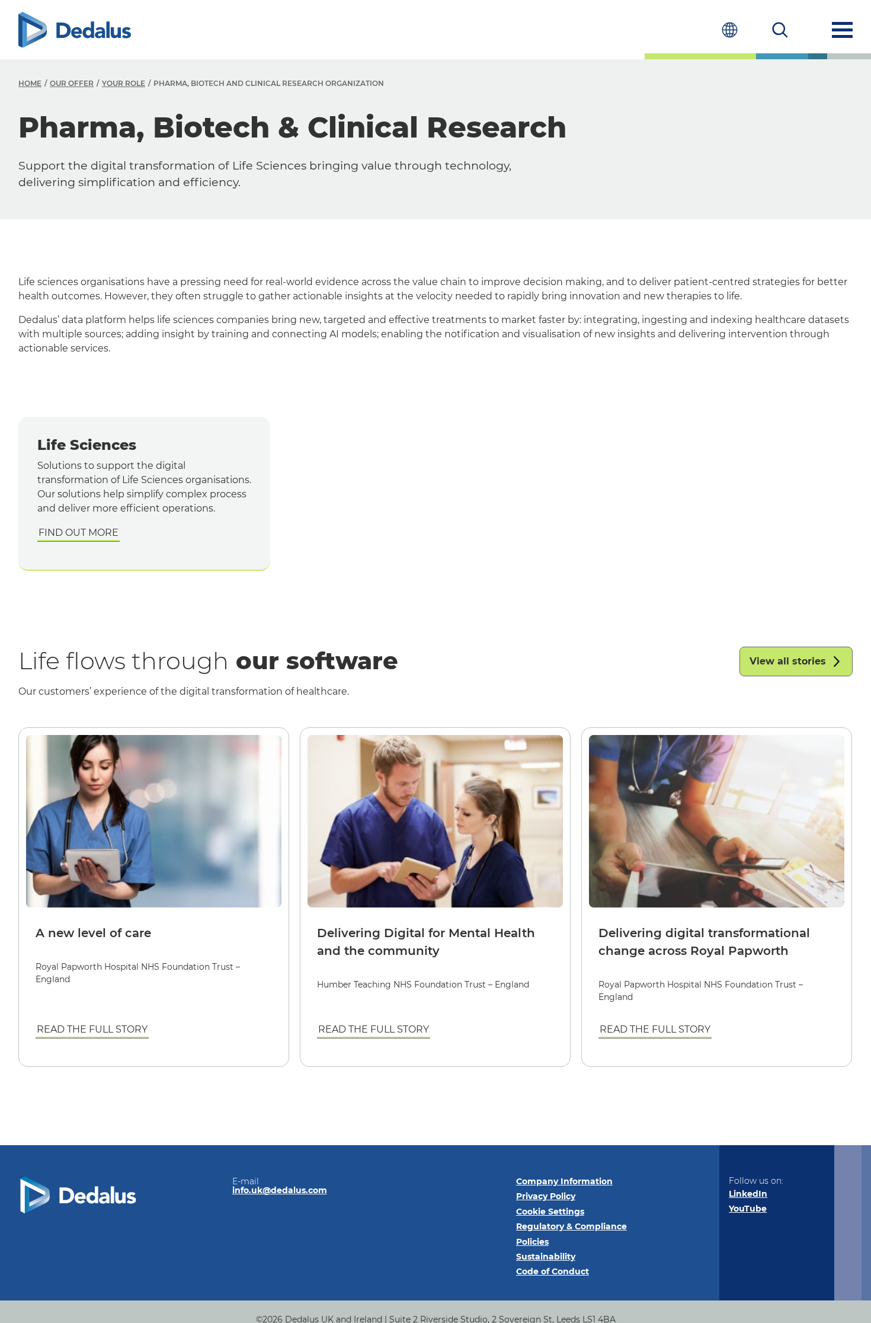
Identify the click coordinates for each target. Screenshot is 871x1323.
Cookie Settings (550, 1211)
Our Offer (72, 83)
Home (29, 83)
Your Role (123, 83)
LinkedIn (748, 1193)
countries (729, 30)
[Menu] (842, 30)
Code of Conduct (552, 1271)
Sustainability (545, 1256)
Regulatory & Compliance (571, 1226)
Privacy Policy (545, 1196)
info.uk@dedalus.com (279, 1190)
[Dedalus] (74, 30)
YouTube (748, 1208)
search (780, 30)
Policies (532, 1241)
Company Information (564, 1181)
